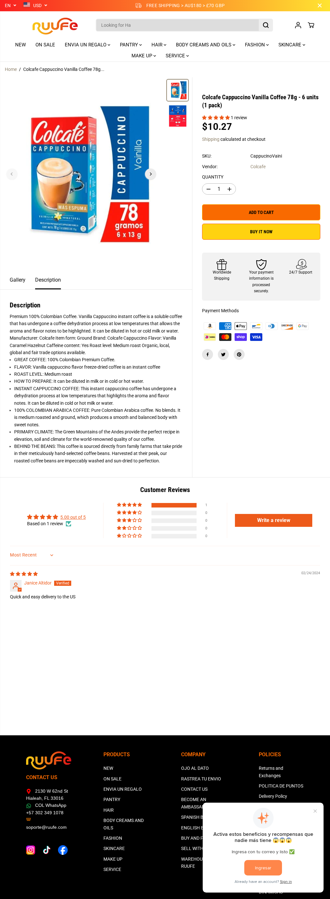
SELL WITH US (195, 848)
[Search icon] (266, 25)
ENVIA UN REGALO (86, 45)
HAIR (157, 45)
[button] (216, 117)
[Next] (150, 174)
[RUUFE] (45, 25)
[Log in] (298, 25)
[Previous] (11, 174)
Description (48, 280)
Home (11, 69)
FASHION (255, 45)
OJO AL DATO (195, 768)
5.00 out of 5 (73, 517)
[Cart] (311, 25)
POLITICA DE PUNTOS (281, 785)
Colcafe (258, 166)
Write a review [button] (273, 520)
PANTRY (129, 45)
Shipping (210, 139)
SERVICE (176, 56)
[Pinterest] (239, 354)
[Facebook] (207, 354)
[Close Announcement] (319, 5)
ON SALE (45, 45)
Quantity (212, 176)
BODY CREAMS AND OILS (204, 45)
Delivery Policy (273, 796)
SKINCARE (290, 45)
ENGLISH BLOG (197, 827)
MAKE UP (142, 56)
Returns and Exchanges (271, 772)
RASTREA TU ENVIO (201, 778)
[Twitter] (223, 354)
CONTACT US (194, 789)
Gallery (17, 280)
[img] (24, 573)
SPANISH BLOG (196, 817)
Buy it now (261, 231)
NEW (20, 45)
